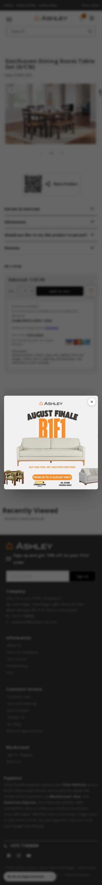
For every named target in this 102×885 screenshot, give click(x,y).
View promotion (51, 442)
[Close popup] (92, 402)
